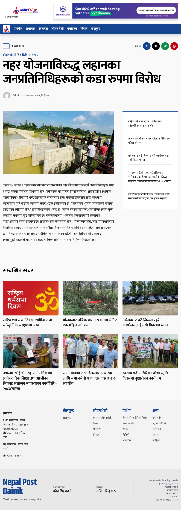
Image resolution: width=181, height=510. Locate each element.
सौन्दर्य (96, 435)
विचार (83, 28)
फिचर (125, 429)
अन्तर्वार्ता (127, 440)
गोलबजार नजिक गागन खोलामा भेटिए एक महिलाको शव (149, 140)
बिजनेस (43, 28)
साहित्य (156, 440)
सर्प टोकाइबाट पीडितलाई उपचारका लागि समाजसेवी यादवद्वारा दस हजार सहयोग (149, 196)
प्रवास (155, 435)
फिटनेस (97, 429)
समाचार (30, 28)
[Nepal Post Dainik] (6, 28)
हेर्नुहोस (18, 455)
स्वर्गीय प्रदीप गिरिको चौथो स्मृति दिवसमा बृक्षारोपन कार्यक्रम (145, 376)
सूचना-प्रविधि (159, 423)
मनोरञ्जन (72, 28)
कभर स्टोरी (128, 423)
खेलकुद (95, 28)
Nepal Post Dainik (20, 487)
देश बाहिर (157, 418)
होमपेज (18, 28)
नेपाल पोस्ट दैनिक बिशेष (15, 55)
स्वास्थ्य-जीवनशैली (102, 418)
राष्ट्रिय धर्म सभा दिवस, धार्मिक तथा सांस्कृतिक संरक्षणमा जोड (145, 123)
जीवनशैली (57, 28)
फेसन (95, 423)
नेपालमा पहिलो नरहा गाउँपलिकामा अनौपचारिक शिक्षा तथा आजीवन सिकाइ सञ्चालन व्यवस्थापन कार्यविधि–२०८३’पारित (149, 177)
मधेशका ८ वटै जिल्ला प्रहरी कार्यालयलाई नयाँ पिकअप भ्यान (148, 157)
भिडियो (125, 435)
